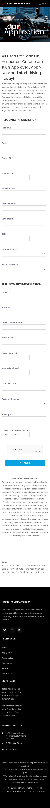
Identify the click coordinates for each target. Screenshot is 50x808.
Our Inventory (8, 663)
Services (5, 668)
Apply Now (7, 652)
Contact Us (7, 673)
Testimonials (7, 658)
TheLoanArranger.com (15, 791)
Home (4, 20)
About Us (6, 647)
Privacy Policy (34, 791)
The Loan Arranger (17, 3)
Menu (45, 3)
